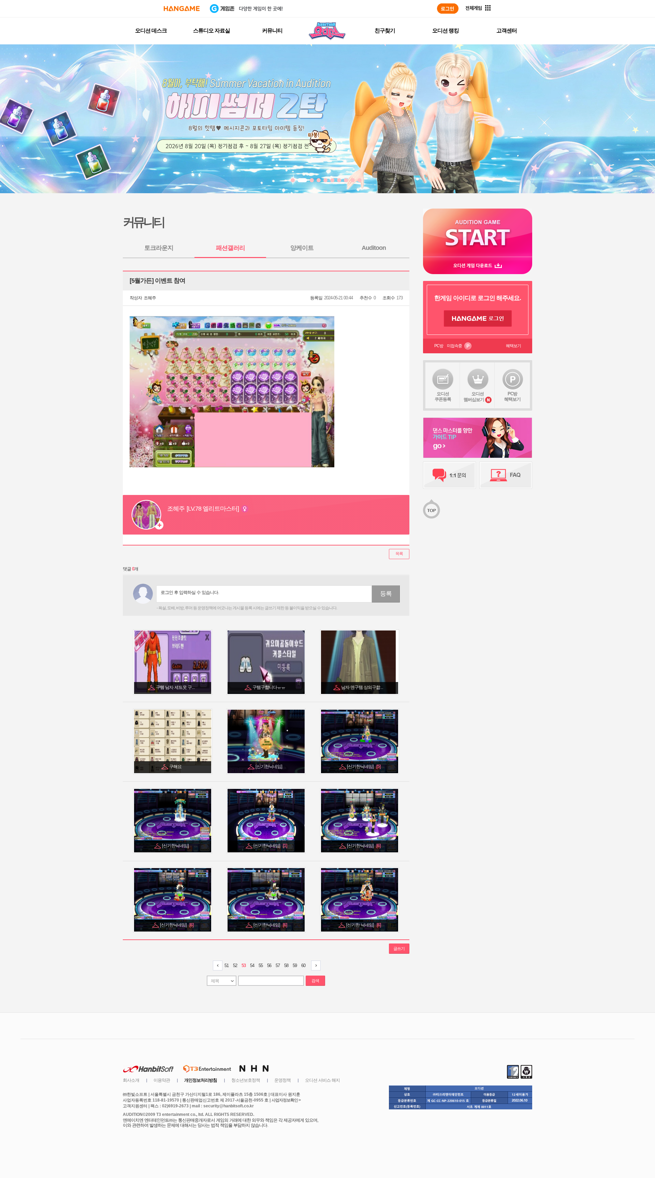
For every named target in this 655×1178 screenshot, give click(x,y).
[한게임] (182, 8)
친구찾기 (385, 30)
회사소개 (131, 1080)
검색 (315, 980)
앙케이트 (302, 247)
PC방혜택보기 (512, 396)
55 (261, 965)
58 (286, 965)
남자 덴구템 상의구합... (362, 687)
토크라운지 (158, 247)
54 (252, 965)
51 (226, 965)
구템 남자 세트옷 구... (176, 687)
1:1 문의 (449, 475)
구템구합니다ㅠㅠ (269, 687)
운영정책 (282, 1080)
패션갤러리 (230, 247)
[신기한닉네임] (269, 766)
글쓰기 (399, 948)
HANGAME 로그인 (478, 318)
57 (278, 965)
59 (295, 965)
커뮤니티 (272, 30)
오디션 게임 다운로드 (477, 265)
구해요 (176, 766)
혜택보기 (513, 345)
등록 (386, 593)
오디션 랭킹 (445, 30)
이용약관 (162, 1080)
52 (235, 965)
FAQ (505, 475)
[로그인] (447, 8)
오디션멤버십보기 (474, 396)
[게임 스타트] (477, 233)
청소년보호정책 (245, 1080)
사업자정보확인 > (286, 1100)
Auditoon (374, 247)
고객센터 (506, 30)
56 (269, 965)
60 (303, 965)
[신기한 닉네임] (363, 924)
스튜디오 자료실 (211, 30)
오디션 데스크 (151, 30)
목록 (399, 553)
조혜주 (150, 297)
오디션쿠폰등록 (443, 396)
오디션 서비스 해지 (322, 1080)
